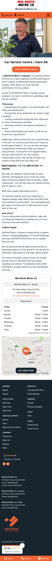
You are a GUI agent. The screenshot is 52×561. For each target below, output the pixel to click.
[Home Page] (26, 3)
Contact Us (7, 436)
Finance (30, 402)
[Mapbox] (8, 372)
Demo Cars (7, 406)
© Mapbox (45, 373)
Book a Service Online (11, 427)
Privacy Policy (32, 424)
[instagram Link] (7, 463)
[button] (12, 549)
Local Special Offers (35, 390)
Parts (5, 423)
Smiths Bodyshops (20, 235)
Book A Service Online (26, 69)
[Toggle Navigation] (48, 15)
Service (6, 419)
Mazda (5, 390)
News (5, 447)
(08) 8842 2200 (29, 292)
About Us (6, 440)
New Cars (6, 402)
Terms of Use (32, 428)
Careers (6, 444)
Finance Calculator (34, 406)
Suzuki (5, 393)
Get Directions (26, 370)
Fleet (29, 415)
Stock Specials (33, 393)
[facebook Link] (4, 463)
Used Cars (7, 410)
